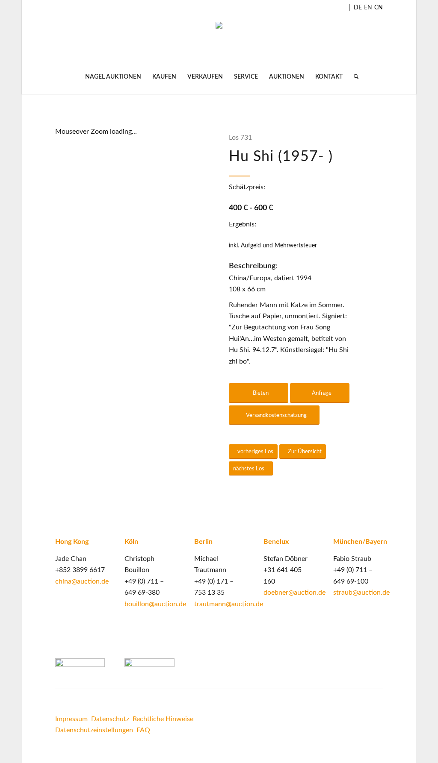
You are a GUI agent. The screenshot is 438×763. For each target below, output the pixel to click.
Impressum (71, 719)
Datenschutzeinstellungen (94, 730)
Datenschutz (110, 719)
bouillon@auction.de (155, 604)
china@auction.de (82, 581)
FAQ (143, 730)
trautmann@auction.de (228, 604)
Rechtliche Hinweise (164, 719)
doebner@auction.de (294, 592)
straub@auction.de (361, 592)
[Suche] (353, 77)
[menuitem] (113, 77)
